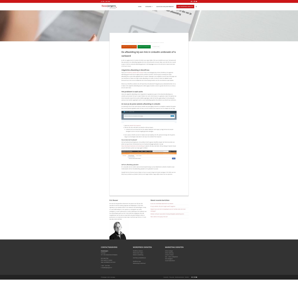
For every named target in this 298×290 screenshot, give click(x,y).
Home (122, 42)
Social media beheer (170, 260)
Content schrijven (169, 254)
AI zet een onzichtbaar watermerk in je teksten (162, 203)
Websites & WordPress (130, 42)
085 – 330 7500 (106, 265)
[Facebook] (191, 1)
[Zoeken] (196, 7)
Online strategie (169, 251)
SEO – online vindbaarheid (171, 257)
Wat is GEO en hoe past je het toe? (159, 216)
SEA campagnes (169, 258)
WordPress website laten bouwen (135, 72)
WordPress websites (138, 251)
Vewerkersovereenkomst (179, 277)
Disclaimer (187, 277)
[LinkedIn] (194, 1)
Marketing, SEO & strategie (129, 46)
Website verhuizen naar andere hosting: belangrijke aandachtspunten (167, 214)
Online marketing (169, 253)
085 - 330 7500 (106, 1)
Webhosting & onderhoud (139, 263)
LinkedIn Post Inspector (135, 125)
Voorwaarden (165, 277)
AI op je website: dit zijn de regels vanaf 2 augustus (163, 206)
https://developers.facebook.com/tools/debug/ (132, 146)
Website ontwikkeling (138, 254)
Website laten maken (138, 253)
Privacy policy (171, 277)
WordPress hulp (137, 261)
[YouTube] (196, 1)
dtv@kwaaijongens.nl (107, 267)
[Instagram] (193, 1)
